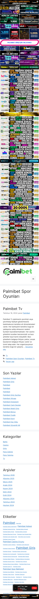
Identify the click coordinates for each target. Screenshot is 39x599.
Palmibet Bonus (9, 412)
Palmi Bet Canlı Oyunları (24, 536)
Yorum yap (10, 362)
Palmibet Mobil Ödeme (8, 559)
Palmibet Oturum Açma (9, 561)
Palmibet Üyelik (9, 415)
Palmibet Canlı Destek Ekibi (24, 534)
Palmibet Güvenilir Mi (11, 425)
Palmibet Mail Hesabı (23, 556)
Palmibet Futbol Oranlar (9, 548)
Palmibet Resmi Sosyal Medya (10, 564)
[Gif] (19, 114)
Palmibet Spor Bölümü (8, 572)
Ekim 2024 (7, 492)
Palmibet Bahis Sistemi (21, 531)
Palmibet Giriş (8, 382)
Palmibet (6, 385)
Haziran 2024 (8, 505)
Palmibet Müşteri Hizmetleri (23, 559)
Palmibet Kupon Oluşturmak (10, 556)
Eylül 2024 (7, 495)
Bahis (5, 442)
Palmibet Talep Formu (8, 574)
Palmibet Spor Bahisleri (13, 569)
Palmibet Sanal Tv (7, 566)
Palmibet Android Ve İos (9, 529)
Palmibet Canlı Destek (12, 405)
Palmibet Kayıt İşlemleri (23, 554)
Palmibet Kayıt (9, 419)
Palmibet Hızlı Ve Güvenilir (9, 554)
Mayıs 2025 (7, 482)
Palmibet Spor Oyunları (15, 359)
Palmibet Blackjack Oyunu (9, 534)
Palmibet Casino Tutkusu (9, 544)
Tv (7, 356)
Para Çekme (8, 452)
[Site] (19, 72)
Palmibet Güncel (7, 551)
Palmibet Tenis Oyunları (9, 577)
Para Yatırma (8, 455)
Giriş (5, 448)
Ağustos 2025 (8, 478)
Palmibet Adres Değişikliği (10, 526)
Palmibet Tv (12, 309)
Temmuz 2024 (9, 502)
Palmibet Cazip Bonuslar (23, 544)
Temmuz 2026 (9, 475)
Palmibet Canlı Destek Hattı (10, 536)
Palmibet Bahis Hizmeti (22, 529)
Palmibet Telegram (19, 574)
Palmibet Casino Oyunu (13, 542)
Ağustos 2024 (8, 499)
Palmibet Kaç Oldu (10, 422)
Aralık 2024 (7, 485)
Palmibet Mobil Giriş (11, 409)
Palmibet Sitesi (17, 566)
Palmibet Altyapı (9, 398)
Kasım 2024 (8, 489)
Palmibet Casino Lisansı (9, 539)
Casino (5, 445)
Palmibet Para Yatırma (21, 561)
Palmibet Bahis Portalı (8, 531)
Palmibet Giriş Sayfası (12, 395)
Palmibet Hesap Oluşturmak (19, 551)
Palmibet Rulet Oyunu (24, 564)
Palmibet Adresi (9, 378)
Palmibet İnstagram (11, 402)
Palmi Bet (18, 523)
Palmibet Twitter (27, 577)
